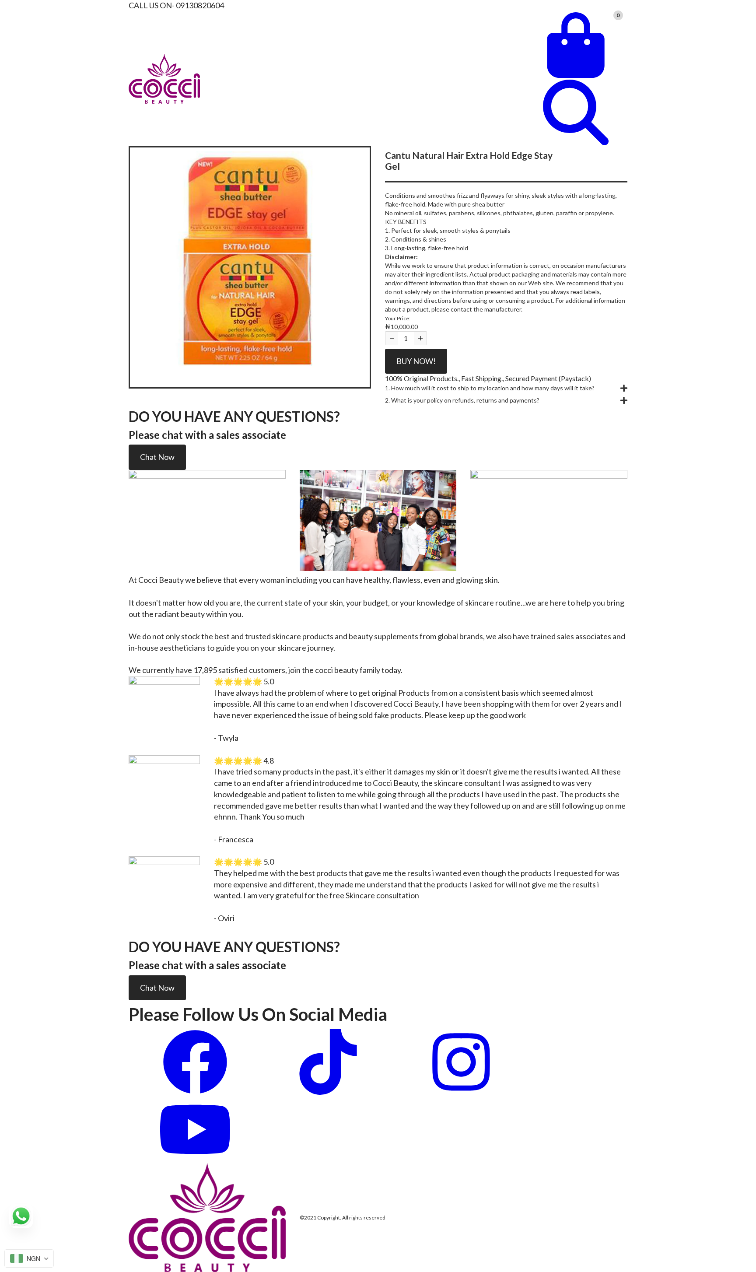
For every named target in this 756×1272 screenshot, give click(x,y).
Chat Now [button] (157, 457)
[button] (506, 388)
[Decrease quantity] (391, 338)
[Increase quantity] (420, 338)
